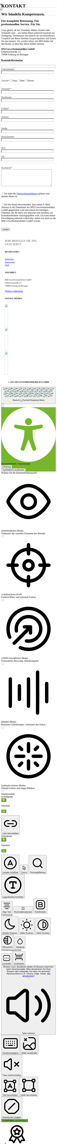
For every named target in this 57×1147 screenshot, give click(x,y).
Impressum (9, 259)
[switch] (3, 536)
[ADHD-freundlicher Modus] (2, 664)
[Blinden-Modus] (2, 727)
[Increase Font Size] (3, 800)
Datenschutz (10, 262)
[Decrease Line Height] (3, 850)
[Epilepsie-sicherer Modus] (2, 791)
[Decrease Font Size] (3, 811)
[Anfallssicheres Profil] (2, 600)
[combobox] (28, 395)
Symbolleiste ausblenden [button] (13, 470)
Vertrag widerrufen (14, 291)
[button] (2, 405)
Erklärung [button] (6, 467)
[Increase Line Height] (3, 839)
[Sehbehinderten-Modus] (2, 536)
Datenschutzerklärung (27, 193)
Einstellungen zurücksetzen (14, 1120)
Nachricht (6, 168)
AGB (7, 265)
